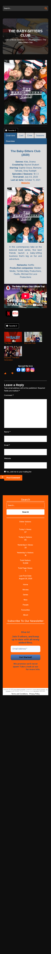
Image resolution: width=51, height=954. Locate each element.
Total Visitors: (25, 560)
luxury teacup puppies (19, 689)
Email (7, 445)
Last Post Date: (25, 576)
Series (25, 594)
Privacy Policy (18, 669)
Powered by (7, 322)
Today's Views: (25, 529)
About (25, 615)
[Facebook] (18, 370)
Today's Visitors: (26, 537)
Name (7, 432)
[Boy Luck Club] (33, 337)
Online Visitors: (25, 521)
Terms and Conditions (19, 694)
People (25, 605)
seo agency (36, 691)
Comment (9, 395)
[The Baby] (13, 337)
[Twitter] (23, 370)
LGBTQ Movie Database (15, 39)
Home (25, 584)
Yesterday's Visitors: (25, 552)
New (25, 600)
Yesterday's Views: (25, 545)
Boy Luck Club (30, 343)
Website (7, 458)
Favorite (12, 130)
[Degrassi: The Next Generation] (13, 351)
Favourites (25, 610)
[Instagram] (32, 370)
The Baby (8, 343)
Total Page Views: (25, 568)
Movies (26, 589)
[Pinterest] (28, 370)
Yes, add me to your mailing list (18, 472)
